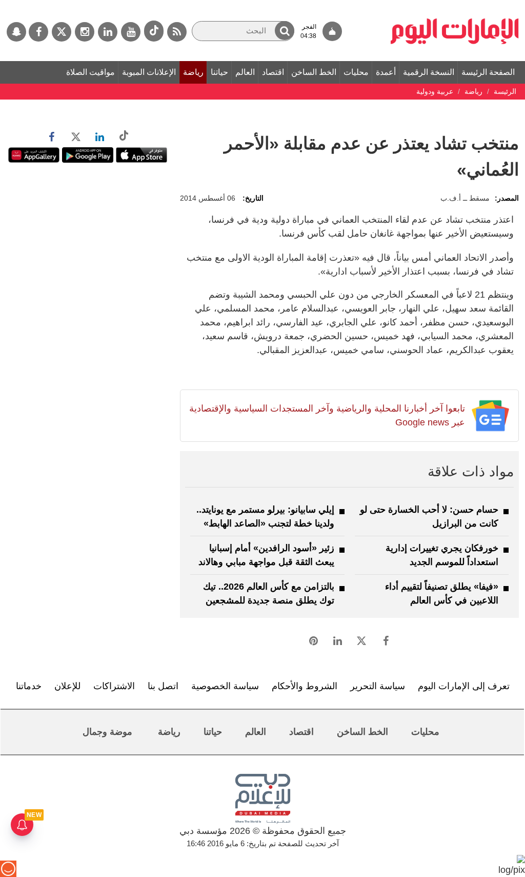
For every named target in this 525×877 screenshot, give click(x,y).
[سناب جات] (16, 32)
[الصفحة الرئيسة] (455, 5)
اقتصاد (273, 72)
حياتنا (219, 72)
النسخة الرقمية (428, 72)
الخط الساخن (313, 72)
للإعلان (67, 686)
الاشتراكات (114, 686)
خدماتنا (29, 686)
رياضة (193, 72)
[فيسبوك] (38, 32)
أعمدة (386, 72)
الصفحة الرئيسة (488, 72)
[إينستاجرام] (84, 32)
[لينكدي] (107, 32)
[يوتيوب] (130, 32)
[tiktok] (154, 31)
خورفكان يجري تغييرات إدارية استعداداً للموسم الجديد (442, 555)
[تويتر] (61, 32)
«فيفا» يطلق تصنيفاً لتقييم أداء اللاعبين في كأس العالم (441, 593)
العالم (245, 72)
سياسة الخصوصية (225, 686)
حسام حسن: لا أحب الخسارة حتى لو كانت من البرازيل (429, 516)
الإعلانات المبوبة (149, 72)
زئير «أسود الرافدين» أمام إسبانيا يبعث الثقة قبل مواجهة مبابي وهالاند (266, 555)
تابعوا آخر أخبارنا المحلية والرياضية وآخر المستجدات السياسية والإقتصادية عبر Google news (327, 415)
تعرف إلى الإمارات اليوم (464, 686)
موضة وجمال (107, 732)
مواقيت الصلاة (90, 72)
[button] (284, 30)
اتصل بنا (163, 686)
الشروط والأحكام (304, 686)
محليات (356, 72)
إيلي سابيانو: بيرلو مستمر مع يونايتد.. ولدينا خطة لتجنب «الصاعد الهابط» (265, 516)
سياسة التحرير (377, 686)
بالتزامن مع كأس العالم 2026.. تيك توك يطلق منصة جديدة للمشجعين (268, 593)
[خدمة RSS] (177, 32)
